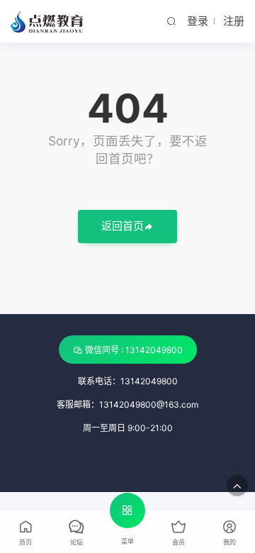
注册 (233, 21)
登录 (197, 21)
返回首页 (122, 226)
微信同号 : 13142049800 (134, 350)
